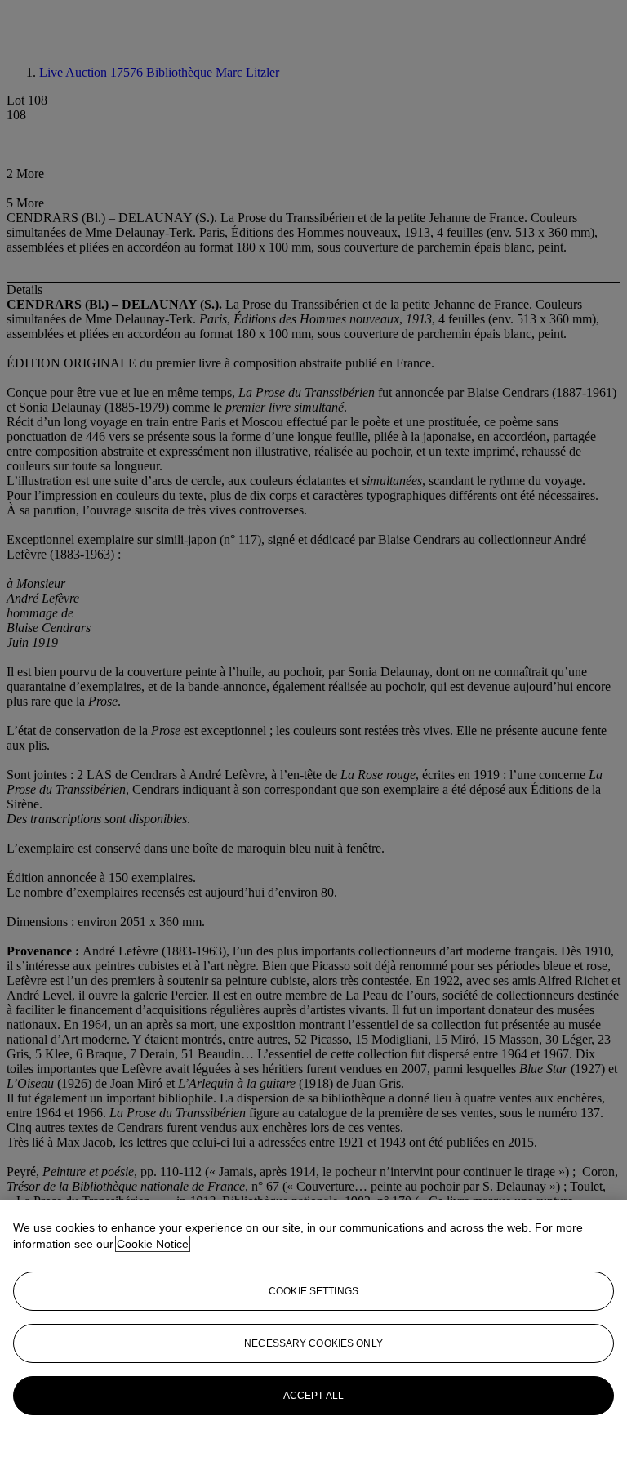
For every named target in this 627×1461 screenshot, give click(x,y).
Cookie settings (313, 1291)
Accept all (313, 1395)
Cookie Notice (153, 1243)
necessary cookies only (313, 1343)
